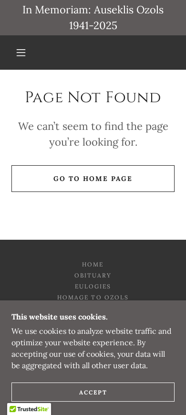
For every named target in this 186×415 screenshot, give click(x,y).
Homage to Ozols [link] (92, 297)
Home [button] (92, 264)
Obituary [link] (93, 275)
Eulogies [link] (93, 286)
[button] (21, 52)
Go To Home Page (93, 178)
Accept (93, 392)
